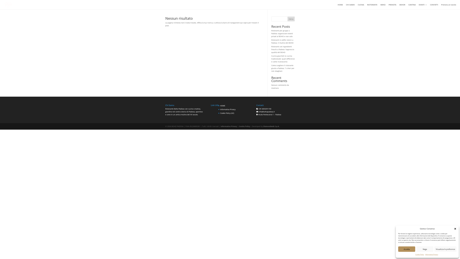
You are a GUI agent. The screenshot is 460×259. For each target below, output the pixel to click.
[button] (455, 229)
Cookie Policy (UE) (227, 113)
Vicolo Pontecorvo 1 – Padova (269, 114)
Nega (425, 249)
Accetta (407, 249)
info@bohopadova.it (266, 112)
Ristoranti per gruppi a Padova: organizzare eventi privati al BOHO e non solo (282, 33)
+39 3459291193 (264, 109)
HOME (222, 106)
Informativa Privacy (431, 254)
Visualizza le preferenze (445, 249)
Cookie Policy (419, 254)
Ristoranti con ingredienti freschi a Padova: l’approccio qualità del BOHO (282, 49)
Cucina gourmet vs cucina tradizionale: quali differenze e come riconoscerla (283, 59)
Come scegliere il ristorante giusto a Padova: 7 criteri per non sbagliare (282, 68)
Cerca (291, 19)
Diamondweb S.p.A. (271, 126)
